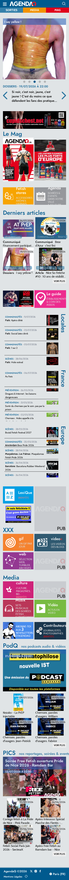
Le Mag (12, 134)
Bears (62, 236)
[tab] (18, 228)
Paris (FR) (58, 874)
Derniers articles (24, 213)
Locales (63, 316)
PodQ (34, 645)
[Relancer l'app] (26, 876)
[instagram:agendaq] (35, 871)
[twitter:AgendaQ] (31, 871)
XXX (8, 530)
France (63, 372)
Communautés (46, 236)
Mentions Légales (13, 876)
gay (28, 267)
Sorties (11, 10)
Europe (63, 428)
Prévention (13, 236)
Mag (57, 10)
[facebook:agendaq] (40, 871)
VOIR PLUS (59, 281)
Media (34, 10)
